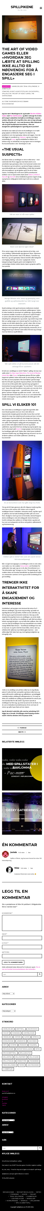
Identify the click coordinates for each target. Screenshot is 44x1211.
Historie (18, 1037)
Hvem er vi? (5, 1091)
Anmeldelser (17, 86)
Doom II (18, 429)
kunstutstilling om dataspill (27, 91)
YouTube (4, 1103)
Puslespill (33, 1045)
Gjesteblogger (29, 1033)
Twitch (4, 1105)
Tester (21, 1065)
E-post (5, 943)
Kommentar (7, 913)
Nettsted (5, 952)
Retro (38, 1049)
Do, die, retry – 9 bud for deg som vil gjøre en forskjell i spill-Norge (21, 1169)
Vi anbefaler (8, 1069)
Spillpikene (22, 7)
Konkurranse (8, 1041)
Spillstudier (34, 1057)
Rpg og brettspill (9, 1053)
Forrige (23, 728)
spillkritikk (7, 1057)
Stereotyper (22, 1061)
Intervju (36, 1037)
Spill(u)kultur (25, 1053)
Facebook (5, 1099)
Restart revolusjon (24, 1049)
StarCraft (12, 177)
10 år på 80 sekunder (8, 1178)
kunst (12, 91)
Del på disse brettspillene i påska (12, 1161)
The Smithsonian (16, 116)
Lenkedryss (21, 1041)
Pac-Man (12, 373)
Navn (4, 934)
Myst (8, 375)
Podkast (23, 1045)
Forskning (16, 1033)
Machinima (33, 1041)
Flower (15, 375)
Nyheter (13, 1045)
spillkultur (6, 93)
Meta (5, 1045)
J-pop (13, 139)
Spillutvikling (8, 1061)
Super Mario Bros (21, 373)
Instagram (5, 1097)
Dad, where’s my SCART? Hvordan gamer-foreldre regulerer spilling (21, 1165)
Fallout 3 (31, 175)
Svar (29, 852)
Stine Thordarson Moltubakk (16, 101)
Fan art (6, 1033)
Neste (20, 732)
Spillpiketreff (20, 1057)
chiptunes (23, 137)
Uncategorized (33, 1065)
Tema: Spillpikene (30, 86)
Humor (26, 1037)
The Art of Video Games (21, 93)
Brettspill (20, 1029)
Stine (16, 868)
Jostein (13, 852)
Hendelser (7, 1037)
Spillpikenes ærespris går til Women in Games (15, 1174)
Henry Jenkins (24, 566)
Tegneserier (34, 1061)
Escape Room (33, 1029)
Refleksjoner (8, 1049)
